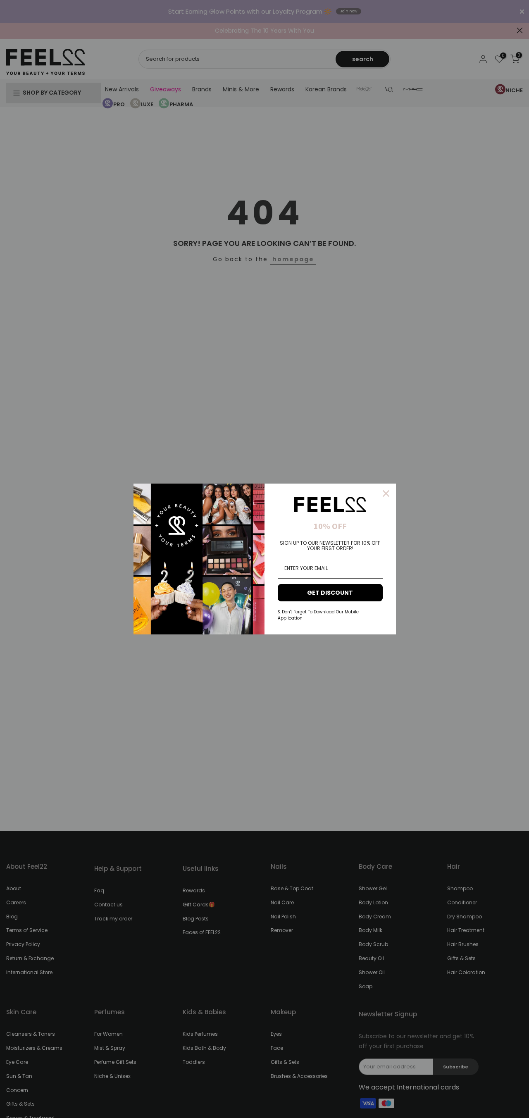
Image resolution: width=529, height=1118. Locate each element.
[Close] (386, 493)
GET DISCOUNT (330, 593)
